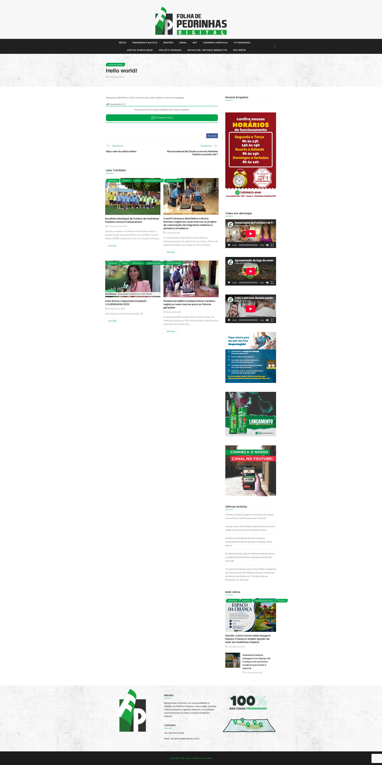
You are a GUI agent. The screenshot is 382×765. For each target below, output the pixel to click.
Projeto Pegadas (170, 50)
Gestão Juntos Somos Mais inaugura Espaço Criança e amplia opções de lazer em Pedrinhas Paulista (248, 639)
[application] (250, 233)
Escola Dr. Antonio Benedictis (207, 50)
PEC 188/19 (239, 50)
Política (281, 601)
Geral (183, 42)
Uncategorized (115, 65)
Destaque (112, 181)
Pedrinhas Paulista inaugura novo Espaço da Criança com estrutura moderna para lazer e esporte (256, 662)
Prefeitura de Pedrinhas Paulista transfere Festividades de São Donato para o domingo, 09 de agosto (248, 542)
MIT (195, 42)
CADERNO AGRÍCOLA (215, 42)
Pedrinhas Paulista (144, 42)
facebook (212, 136)
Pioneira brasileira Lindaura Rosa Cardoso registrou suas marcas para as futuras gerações (189, 304)
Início (122, 42)
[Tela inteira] (272, 245)
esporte (126, 181)
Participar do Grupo (164, 117)
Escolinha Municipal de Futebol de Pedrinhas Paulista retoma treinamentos (132, 220)
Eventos (246, 601)
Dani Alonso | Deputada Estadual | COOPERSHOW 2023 (126, 302)
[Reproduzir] (229, 245)
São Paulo (137, 263)
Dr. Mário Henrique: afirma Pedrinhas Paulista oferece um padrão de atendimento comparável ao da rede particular (250, 557)
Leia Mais (112, 246)
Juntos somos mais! (140, 50)
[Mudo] (267, 245)
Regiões (168, 42)
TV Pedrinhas (242, 42)
